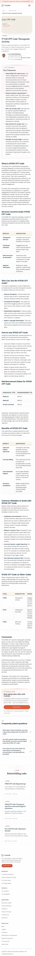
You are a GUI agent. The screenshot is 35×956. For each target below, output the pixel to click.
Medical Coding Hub (7, 938)
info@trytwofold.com (7, 953)
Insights (4, 929)
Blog (3, 926)
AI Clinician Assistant (7, 874)
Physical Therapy (6, 911)
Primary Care (5, 914)
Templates (4, 932)
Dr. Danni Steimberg (15, 54)
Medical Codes (12, 10)
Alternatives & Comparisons (9, 935)
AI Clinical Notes (6, 880)
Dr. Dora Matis (18, 59)
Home (3, 10)
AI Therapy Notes (6, 883)
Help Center (5, 944)
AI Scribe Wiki (5, 941)
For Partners (5, 891)
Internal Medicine (6, 905)
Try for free (16, 707)
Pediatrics (4, 908)
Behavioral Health (6, 902)
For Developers (6, 894)
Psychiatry (4, 917)
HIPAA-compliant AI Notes (9, 877)
